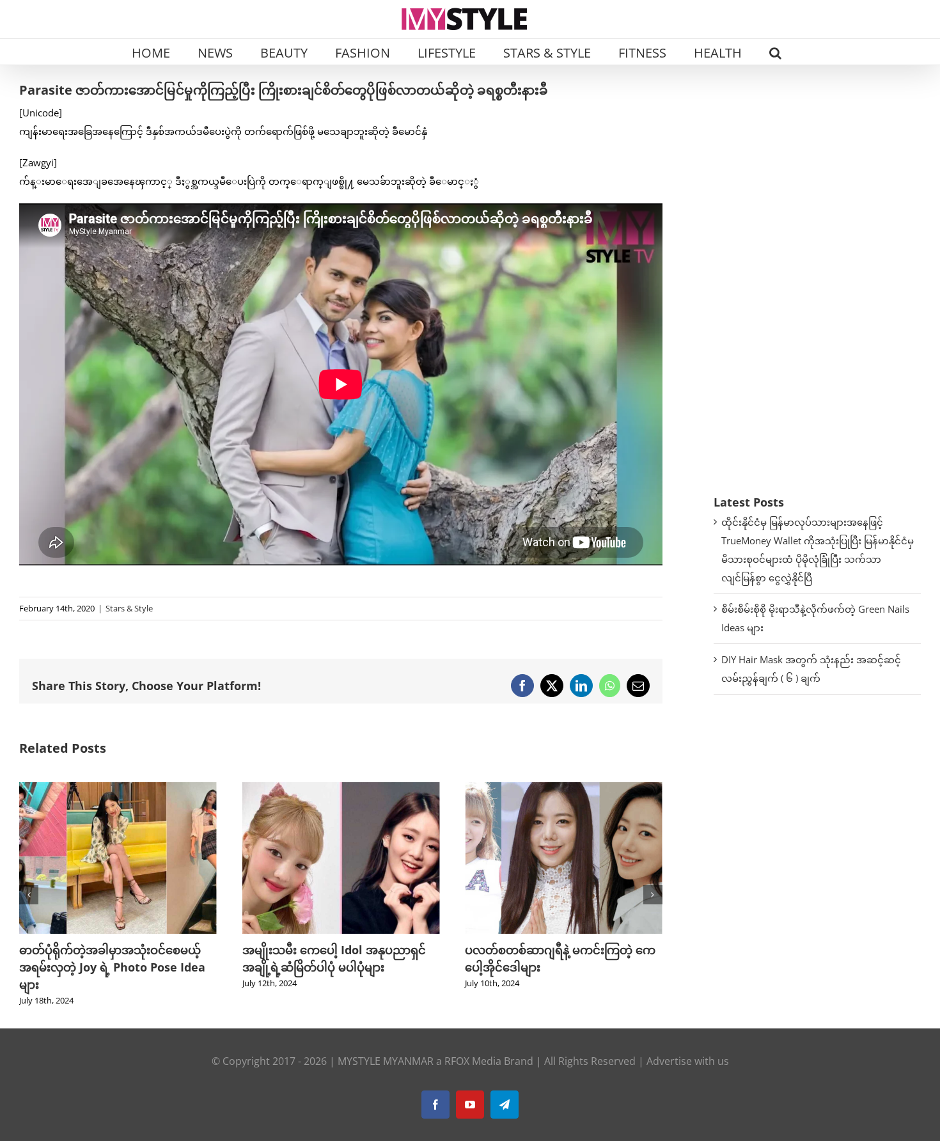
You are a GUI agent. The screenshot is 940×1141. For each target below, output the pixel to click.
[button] (775, 52)
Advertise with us (687, 1061)
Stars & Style (129, 608)
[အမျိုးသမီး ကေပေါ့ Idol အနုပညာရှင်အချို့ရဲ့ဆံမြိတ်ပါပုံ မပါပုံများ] (118, 788)
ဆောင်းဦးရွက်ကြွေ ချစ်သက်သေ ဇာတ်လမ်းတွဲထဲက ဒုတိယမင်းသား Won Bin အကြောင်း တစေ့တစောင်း (562, 967)
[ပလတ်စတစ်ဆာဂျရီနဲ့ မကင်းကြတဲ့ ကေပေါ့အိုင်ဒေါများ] (341, 788)
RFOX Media (472, 1061)
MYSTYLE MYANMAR (386, 1061)
